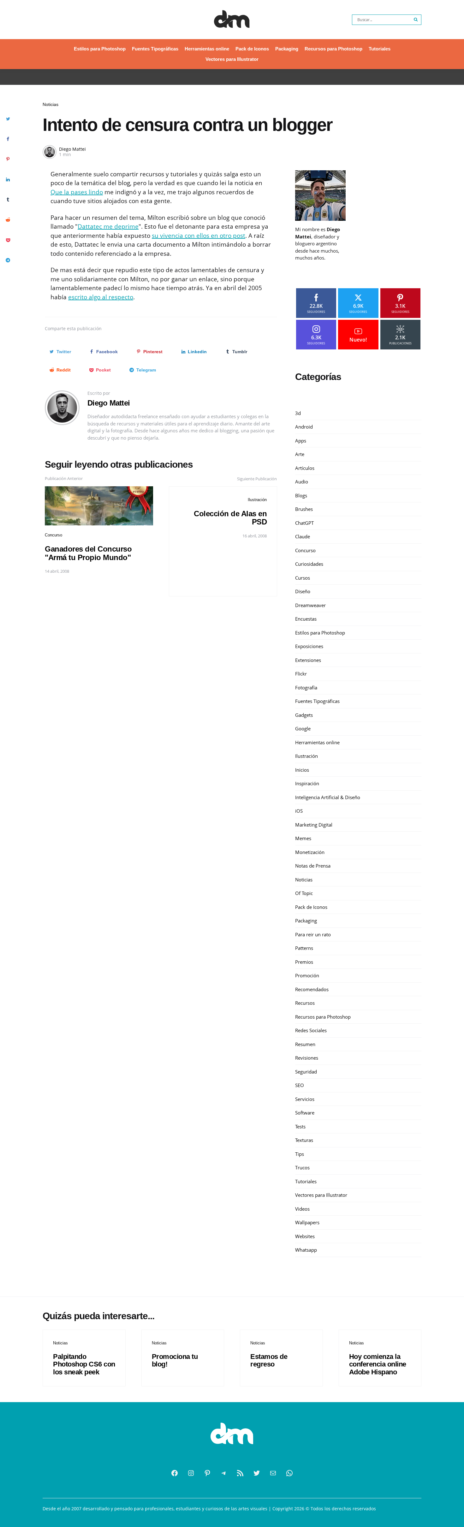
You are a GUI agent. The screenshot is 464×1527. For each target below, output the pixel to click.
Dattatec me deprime (108, 226)
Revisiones (306, 1058)
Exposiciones (309, 646)
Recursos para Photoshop (333, 48)
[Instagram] (191, 1473)
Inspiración (307, 783)
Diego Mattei (72, 149)
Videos (302, 1209)
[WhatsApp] (289, 1473)
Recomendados (312, 989)
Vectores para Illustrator (232, 59)
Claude (302, 536)
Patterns (304, 948)
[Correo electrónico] (273, 1473)
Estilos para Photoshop (100, 48)
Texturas (304, 1140)
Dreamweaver (310, 605)
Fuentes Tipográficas (155, 48)
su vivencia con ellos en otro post (198, 235)
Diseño (302, 591)
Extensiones (308, 660)
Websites (305, 1236)
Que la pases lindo (77, 192)
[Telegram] (223, 1473)
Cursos (302, 578)
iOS (299, 811)
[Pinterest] (207, 1473)
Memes (303, 838)
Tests (300, 1126)
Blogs (301, 495)
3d (298, 413)
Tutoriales (379, 48)
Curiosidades (309, 564)
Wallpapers (307, 1222)
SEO (299, 1085)
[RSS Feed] (240, 1473)
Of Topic (304, 893)
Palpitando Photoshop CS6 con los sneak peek (84, 1364)
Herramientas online (207, 48)
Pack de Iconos (252, 48)
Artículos (304, 468)
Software (304, 1112)
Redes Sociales (311, 1030)
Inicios (302, 770)
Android (304, 427)
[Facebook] (174, 1473)
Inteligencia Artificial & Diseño (327, 797)
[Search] (416, 20)
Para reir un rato (313, 934)
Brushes (304, 509)
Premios (304, 962)
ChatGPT (304, 523)
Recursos (305, 1003)
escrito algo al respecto (100, 297)
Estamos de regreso (268, 1360)
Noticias (50, 104)
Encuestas (306, 619)
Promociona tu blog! (175, 1360)
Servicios (304, 1099)
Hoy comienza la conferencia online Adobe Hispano (377, 1364)
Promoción (307, 975)
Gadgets (304, 715)
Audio (301, 481)
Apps (300, 440)
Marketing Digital (313, 825)
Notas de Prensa (312, 866)
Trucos (302, 1167)
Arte (299, 454)
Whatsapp (306, 1250)
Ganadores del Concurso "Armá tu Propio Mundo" (88, 553)
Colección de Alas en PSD (230, 517)
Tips (299, 1154)
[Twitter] (256, 1473)
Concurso (53, 535)
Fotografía (306, 687)
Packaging (286, 48)
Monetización (309, 852)
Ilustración (257, 499)
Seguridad (306, 1071)
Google (303, 728)
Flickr (301, 673)
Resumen (305, 1044)
